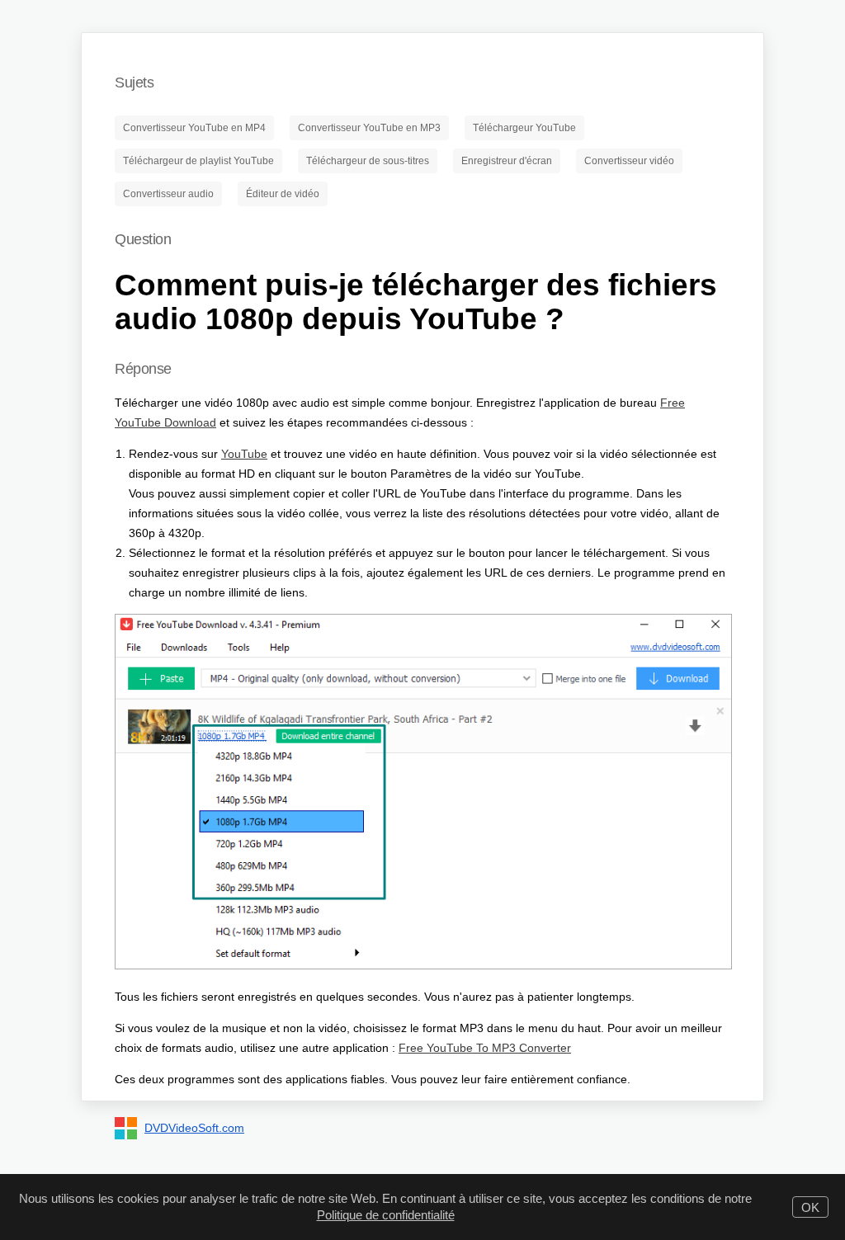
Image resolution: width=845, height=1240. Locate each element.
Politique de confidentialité (386, 1215)
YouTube (244, 453)
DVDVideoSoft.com (194, 1127)
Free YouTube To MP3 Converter (485, 1047)
